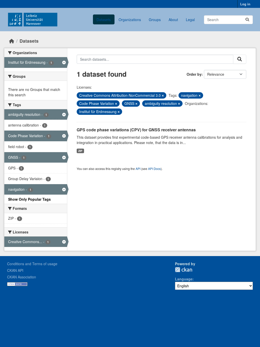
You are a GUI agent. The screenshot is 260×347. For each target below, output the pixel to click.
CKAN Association (21, 276)
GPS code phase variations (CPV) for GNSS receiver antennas (136, 130)
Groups (155, 19)
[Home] (11, 41)
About (173, 19)
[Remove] (163, 95)
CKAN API (15, 270)
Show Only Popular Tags (29, 199)
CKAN (183, 269)
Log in (245, 4)
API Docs (154, 168)
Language (183, 278)
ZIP (80, 151)
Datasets (103, 19)
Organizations (130, 19)
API (138, 168)
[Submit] (247, 19)
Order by (194, 74)
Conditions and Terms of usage (32, 263)
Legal (190, 19)
